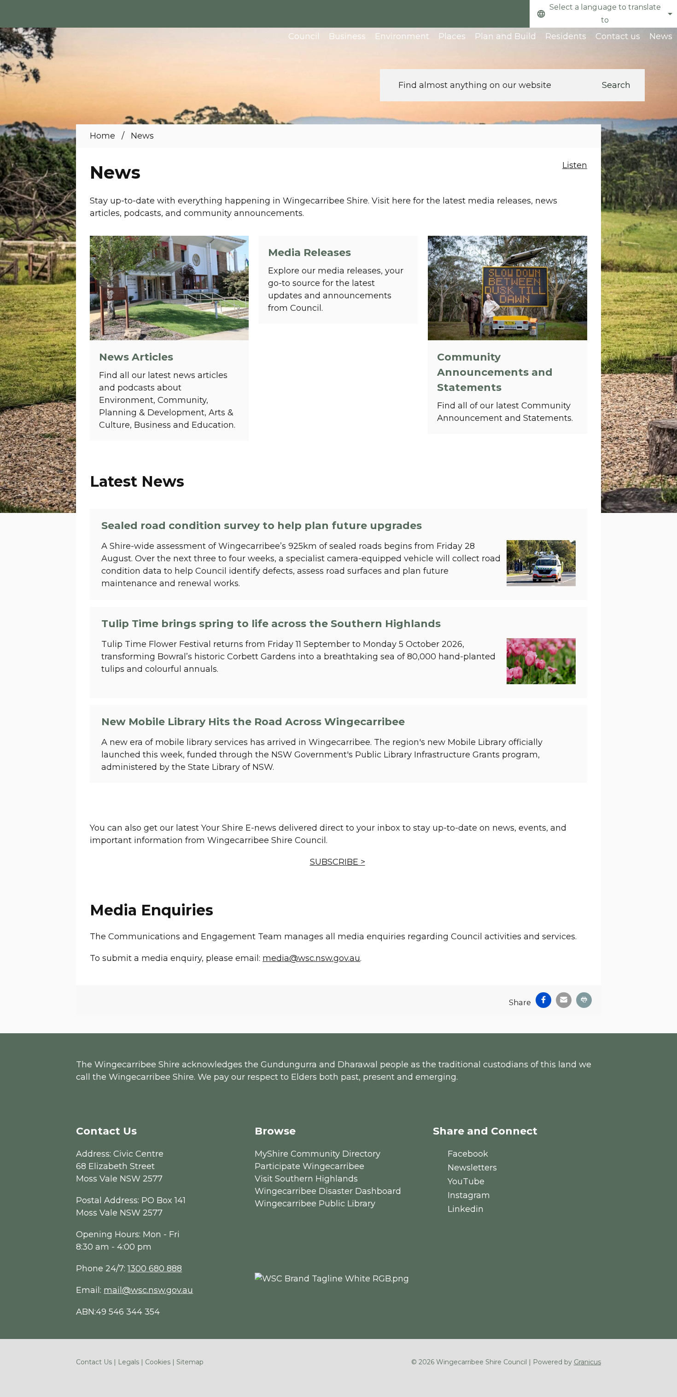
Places (452, 36)
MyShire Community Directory (317, 1154)
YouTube (466, 1181)
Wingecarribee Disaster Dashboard (328, 1191)
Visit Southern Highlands (306, 1179)
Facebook (468, 1154)
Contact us (617, 36)
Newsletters (472, 1168)
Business (347, 36)
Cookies (157, 1362)
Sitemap (190, 1362)
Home (102, 136)
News (660, 36)
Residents (565, 36)
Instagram (469, 1195)
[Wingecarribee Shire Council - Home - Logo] (74, 59)
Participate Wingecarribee (309, 1166)
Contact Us (94, 1362)
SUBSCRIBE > (337, 862)
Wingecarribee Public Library (315, 1204)
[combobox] (603, 14)
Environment (402, 36)
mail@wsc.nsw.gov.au (148, 1290)
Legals (128, 1362)
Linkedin (466, 1209)
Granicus (587, 1362)
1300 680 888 (155, 1268)
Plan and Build (505, 36)
